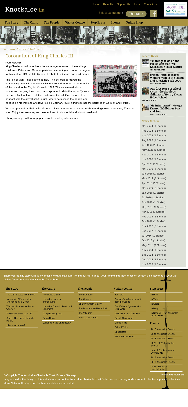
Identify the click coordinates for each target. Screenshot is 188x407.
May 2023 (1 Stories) (154, 149)
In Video (155, 299)
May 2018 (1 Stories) (154, 207)
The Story (11, 22)
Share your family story (90, 304)
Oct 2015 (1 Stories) (153, 240)
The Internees (86, 294)
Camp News (49, 318)
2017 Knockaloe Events (163, 362)
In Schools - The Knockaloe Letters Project (164, 314)
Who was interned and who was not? (20, 307)
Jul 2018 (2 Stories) (153, 197)
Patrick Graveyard (124, 318)
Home (95, 4)
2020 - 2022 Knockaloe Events (162, 344)
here (56, 279)
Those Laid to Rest (88, 317)
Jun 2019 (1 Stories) (153, 173)
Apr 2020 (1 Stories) (153, 164)
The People (51, 22)
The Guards (85, 299)
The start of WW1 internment (20, 294)
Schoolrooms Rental (125, 336)
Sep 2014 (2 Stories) (154, 254)
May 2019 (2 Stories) (154, 178)
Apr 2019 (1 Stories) (153, 183)
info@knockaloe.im (61, 275)
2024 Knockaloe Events (163, 334)
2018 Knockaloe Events (163, 357)
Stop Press (98, 22)
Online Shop (134, 22)
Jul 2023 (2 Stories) (153, 144)
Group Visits (121, 322)
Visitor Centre (75, 22)
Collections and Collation (127, 313)
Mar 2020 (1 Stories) (154, 168)
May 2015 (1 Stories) (154, 245)
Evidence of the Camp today (57, 322)
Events (115, 22)
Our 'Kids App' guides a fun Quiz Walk (128, 307)
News (12, 49)
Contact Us (150, 4)
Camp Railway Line (52, 313)
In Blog (154, 308)
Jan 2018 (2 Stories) (153, 221)
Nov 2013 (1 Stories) (154, 264)
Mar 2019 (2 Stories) (154, 187)
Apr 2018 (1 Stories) (153, 211)
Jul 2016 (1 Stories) (153, 235)
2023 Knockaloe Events (163, 338)
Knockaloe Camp (51, 294)
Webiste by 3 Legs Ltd (172, 374)
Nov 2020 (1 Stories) (154, 159)
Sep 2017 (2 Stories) (154, 230)
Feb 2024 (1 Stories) (154, 130)
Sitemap (71, 375)
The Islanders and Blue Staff (93, 308)
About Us (108, 4)
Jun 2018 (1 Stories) (153, 202)
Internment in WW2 (15, 325)
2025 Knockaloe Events (163, 329)
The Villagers (85, 313)
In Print (154, 294)
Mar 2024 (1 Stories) (154, 125)
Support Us (123, 4)
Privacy (60, 375)
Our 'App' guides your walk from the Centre (128, 300)
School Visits (121, 327)
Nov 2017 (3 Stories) (154, 226)
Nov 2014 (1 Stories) (154, 249)
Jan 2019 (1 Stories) (153, 192)
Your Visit (119, 294)
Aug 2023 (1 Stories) (154, 140)
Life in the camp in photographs (52, 300)
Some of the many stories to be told (20, 319)
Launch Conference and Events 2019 (163, 351)
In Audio (155, 304)
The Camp (31, 22)
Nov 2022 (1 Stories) (154, 154)
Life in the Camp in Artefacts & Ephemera (57, 307)
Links (137, 4)
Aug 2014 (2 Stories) (154, 259)
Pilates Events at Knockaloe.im (159, 367)
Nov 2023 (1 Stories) (154, 135)
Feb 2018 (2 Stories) (154, 216)
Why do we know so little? (19, 313)
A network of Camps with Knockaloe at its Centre (18, 300)
